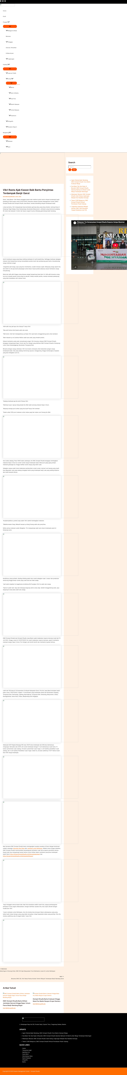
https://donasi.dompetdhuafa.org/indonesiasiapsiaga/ (25, 854)
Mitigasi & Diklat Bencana (11, 33)
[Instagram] (3, 1)
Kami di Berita (14, 93)
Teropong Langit (27, 1050)
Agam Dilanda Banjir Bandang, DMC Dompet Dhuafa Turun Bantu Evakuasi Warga (80, 181)
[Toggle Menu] (10, 26)
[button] (9, 22)
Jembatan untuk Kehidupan (34, 848)
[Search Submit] (69, 169)
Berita (12, 87)
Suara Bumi (25, 1054)
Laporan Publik (12, 73)
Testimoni (13, 115)
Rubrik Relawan (15, 104)
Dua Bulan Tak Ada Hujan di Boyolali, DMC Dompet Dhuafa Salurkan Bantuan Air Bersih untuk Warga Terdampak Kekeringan (56, 1036)
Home (4, 11)
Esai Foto (13, 98)
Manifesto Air (26, 1052)
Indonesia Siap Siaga (19, 848)
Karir (9, 147)
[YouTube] (5, 1)
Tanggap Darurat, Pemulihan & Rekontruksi (11, 47)
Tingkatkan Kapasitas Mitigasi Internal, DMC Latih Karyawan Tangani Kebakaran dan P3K (79, 208)
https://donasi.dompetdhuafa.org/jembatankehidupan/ (18, 856)
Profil (4, 16)
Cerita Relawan (15, 110)
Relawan (10, 141)
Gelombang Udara (27, 1056)
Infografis (10, 121)
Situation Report (12, 127)
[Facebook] (0, 1)
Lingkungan (11, 59)
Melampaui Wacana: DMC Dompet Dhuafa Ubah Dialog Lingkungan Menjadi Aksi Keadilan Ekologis (80, 195)
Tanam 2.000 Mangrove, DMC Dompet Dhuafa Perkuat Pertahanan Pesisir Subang (79, 202)
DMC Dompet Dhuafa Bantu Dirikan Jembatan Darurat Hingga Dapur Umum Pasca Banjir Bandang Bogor (16, 1003)
